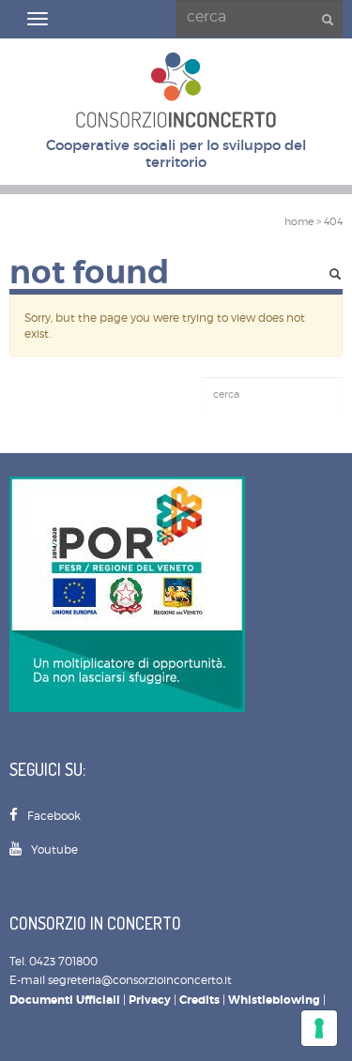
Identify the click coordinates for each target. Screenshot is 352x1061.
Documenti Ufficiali (64, 1000)
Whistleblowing (274, 1000)
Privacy (150, 1000)
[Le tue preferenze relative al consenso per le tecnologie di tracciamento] (319, 1028)
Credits (199, 1000)
